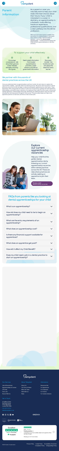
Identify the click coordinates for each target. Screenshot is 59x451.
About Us (23, 385)
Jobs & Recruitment (7, 385)
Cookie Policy (39, 444)
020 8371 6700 (6, 408)
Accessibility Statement (50, 444)
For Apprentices (45, 387)
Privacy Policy (30, 444)
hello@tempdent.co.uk (8, 410)
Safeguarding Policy (51, 445)
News (22, 394)
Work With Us (24, 391)
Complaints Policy (40, 445)
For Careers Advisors (46, 394)
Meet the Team (25, 389)
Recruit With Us (6, 394)
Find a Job (5, 391)
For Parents (44, 391)
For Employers (44, 389)
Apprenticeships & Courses (9, 387)
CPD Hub (4, 389)
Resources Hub (44, 385)
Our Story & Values (26, 387)
